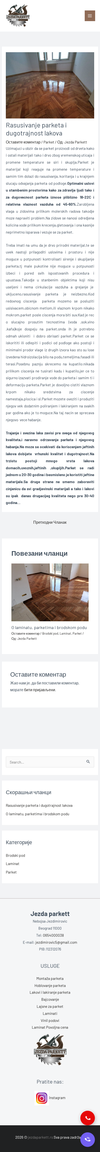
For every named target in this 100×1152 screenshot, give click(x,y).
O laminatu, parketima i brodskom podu (49, 627)
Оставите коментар (23, 142)
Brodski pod (50, 633)
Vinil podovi (50, 1020)
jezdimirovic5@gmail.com (56, 942)
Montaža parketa (50, 978)
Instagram (57, 1097)
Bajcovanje (50, 999)
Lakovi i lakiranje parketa (50, 992)
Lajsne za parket (50, 1006)
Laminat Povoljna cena (50, 1027)
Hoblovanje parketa (50, 985)
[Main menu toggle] (90, 15)
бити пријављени (39, 689)
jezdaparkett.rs (40, 1137)
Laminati (50, 1013)
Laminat (65, 633)
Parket (48, 142)
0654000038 (53, 935)
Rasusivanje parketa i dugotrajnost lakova (39, 805)
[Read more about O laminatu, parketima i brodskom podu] (50, 591)
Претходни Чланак (50, 522)
